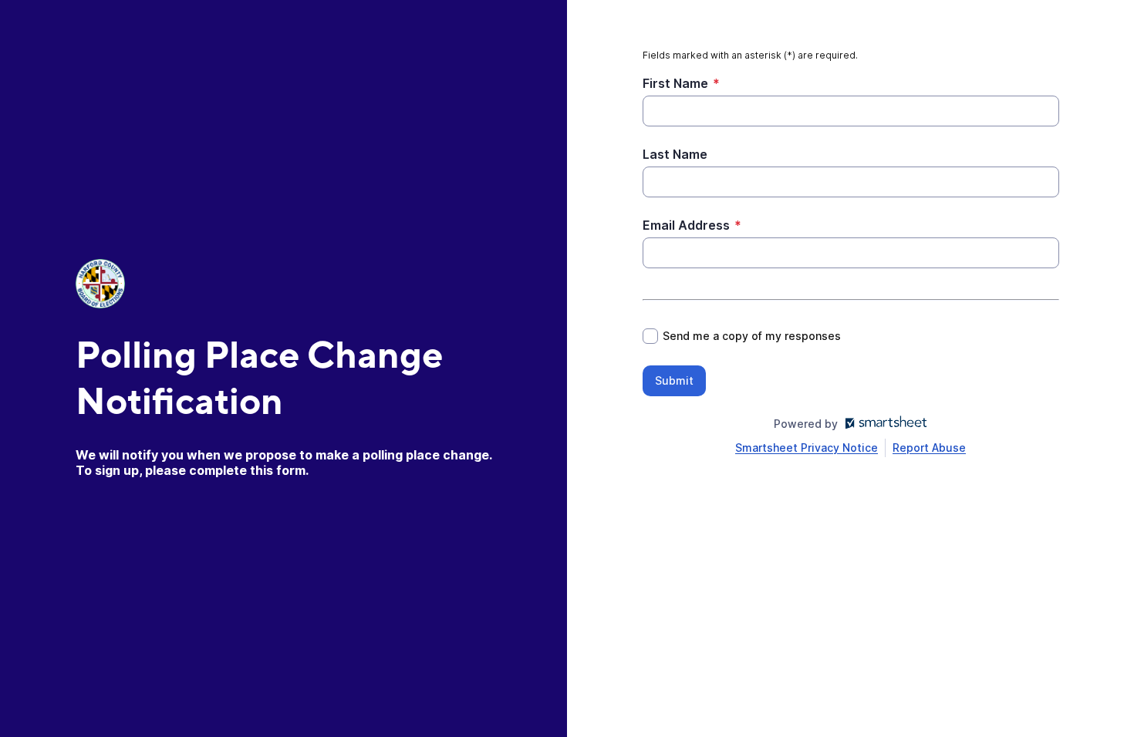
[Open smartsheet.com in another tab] (883, 423)
